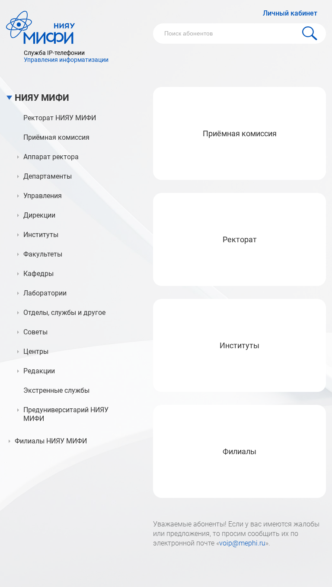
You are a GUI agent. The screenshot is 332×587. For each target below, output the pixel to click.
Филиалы (239, 451)
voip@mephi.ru (242, 543)
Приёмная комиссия (240, 133)
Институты (239, 345)
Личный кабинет (290, 13)
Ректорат (240, 239)
